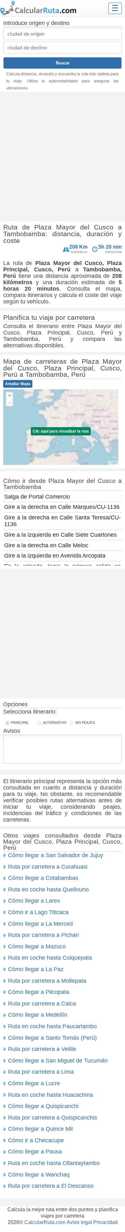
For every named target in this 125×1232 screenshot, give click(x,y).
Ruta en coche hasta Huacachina (50, 1095)
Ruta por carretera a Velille (42, 1049)
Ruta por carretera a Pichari (43, 935)
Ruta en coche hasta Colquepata (50, 958)
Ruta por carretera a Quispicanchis (52, 1117)
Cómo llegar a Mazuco (37, 946)
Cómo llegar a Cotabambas (43, 878)
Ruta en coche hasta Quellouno (48, 889)
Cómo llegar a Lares (34, 900)
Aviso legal (79, 1222)
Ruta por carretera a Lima (41, 1072)
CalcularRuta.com (44, 1222)
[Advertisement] (62, 157)
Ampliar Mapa (17, 384)
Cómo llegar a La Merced (40, 924)
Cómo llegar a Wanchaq (39, 1174)
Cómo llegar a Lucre (34, 1083)
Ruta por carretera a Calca (42, 1003)
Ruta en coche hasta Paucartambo (52, 1026)
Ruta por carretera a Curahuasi (48, 867)
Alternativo (55, 722)
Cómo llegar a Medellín (37, 1015)
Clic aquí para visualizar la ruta (61, 431)
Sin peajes (85, 722)
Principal (20, 722)
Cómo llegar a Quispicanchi (43, 1106)
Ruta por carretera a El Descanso (51, 1186)
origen (37, 23)
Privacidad (105, 1222)
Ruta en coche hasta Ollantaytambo (54, 1163)
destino (60, 23)
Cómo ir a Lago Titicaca (38, 912)
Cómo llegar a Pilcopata (38, 992)
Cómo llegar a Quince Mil (40, 1129)
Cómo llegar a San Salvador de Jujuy (55, 855)
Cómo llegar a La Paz (35, 969)
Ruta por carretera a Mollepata (47, 981)
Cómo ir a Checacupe (36, 1140)
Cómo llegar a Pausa (35, 1151)
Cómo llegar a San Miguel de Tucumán (58, 1060)
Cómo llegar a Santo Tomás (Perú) (52, 1038)
